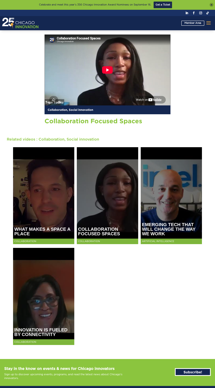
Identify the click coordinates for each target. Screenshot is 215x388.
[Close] (211, 5)
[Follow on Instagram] (201, 13)
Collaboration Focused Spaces (99, 231)
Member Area (192, 23)
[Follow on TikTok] (207, 13)
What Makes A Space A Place (42, 231)
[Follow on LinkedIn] (187, 13)
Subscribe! (193, 372)
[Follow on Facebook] (194, 13)
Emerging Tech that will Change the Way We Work (168, 229)
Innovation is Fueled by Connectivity (41, 332)
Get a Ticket (163, 4)
